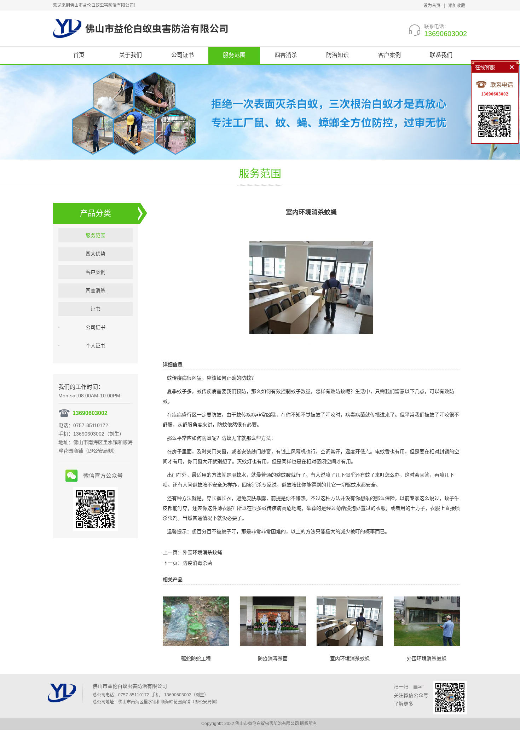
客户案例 (389, 55)
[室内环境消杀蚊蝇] (311, 287)
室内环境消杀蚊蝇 (350, 658)
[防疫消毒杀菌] (273, 620)
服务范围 (234, 55)
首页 (79, 55)
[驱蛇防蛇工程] (196, 620)
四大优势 (95, 254)
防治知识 (337, 55)
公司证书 (182, 55)
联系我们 (441, 55)
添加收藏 (456, 5)
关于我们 (130, 55)
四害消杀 (286, 55)
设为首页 (431, 5)
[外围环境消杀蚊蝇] (427, 620)
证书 (95, 309)
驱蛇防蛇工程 (196, 658)
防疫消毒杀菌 (197, 563)
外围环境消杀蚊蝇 (202, 552)
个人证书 (95, 346)
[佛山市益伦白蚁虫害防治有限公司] (140, 28)
